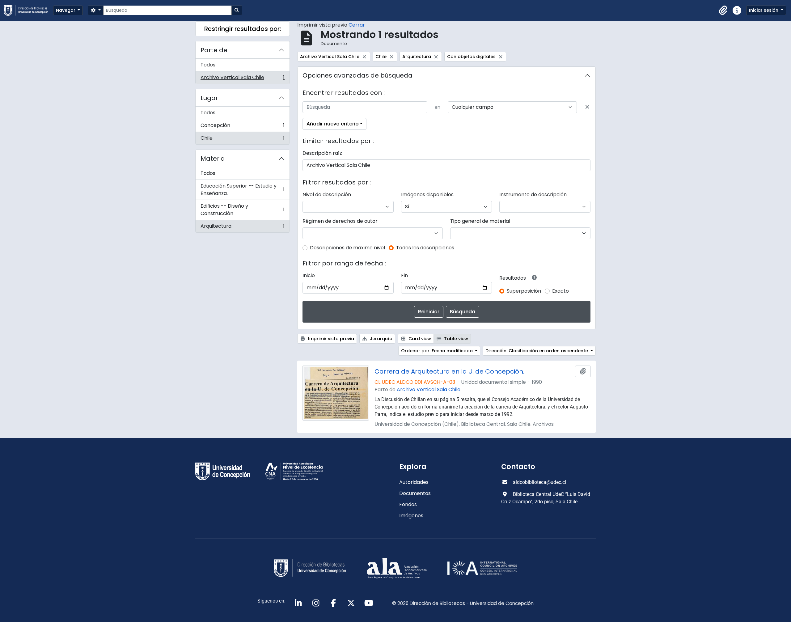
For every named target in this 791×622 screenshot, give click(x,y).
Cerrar (357, 24)
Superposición (524, 290)
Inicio (308, 275)
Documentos (415, 493)
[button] (723, 10)
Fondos (408, 504)
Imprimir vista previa (330, 339)
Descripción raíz (322, 153)
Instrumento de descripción (533, 194)
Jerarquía (380, 339)
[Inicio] (28, 10)
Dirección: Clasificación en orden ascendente (537, 351)
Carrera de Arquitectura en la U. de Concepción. (449, 371)
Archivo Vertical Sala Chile (242, 79)
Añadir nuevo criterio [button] (333, 123)
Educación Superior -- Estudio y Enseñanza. (242, 189)
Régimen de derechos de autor (340, 221)
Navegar (66, 10)
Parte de (214, 50)
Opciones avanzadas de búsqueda (357, 75)
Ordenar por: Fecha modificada (437, 351)
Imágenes (411, 515)
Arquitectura (242, 227)
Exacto (560, 290)
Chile (242, 139)
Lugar (209, 98)
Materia (213, 158)
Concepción (242, 127)
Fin (404, 275)
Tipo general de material (480, 221)
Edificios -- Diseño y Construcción (242, 209)
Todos (208, 64)
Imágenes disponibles (427, 194)
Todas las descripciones (425, 247)
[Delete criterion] (587, 107)
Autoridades (414, 482)
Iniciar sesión (764, 10)
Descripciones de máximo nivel (347, 247)
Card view (419, 339)
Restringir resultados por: (242, 28)
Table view (455, 339)
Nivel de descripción (326, 194)
